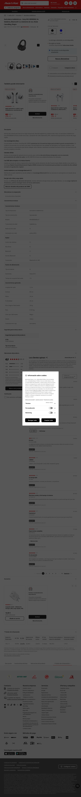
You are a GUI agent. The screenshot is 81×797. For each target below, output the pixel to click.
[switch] (51, 408)
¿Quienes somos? (39, 399)
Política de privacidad (30, 399)
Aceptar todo (48, 420)
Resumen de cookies (48, 399)
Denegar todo (32, 420)
